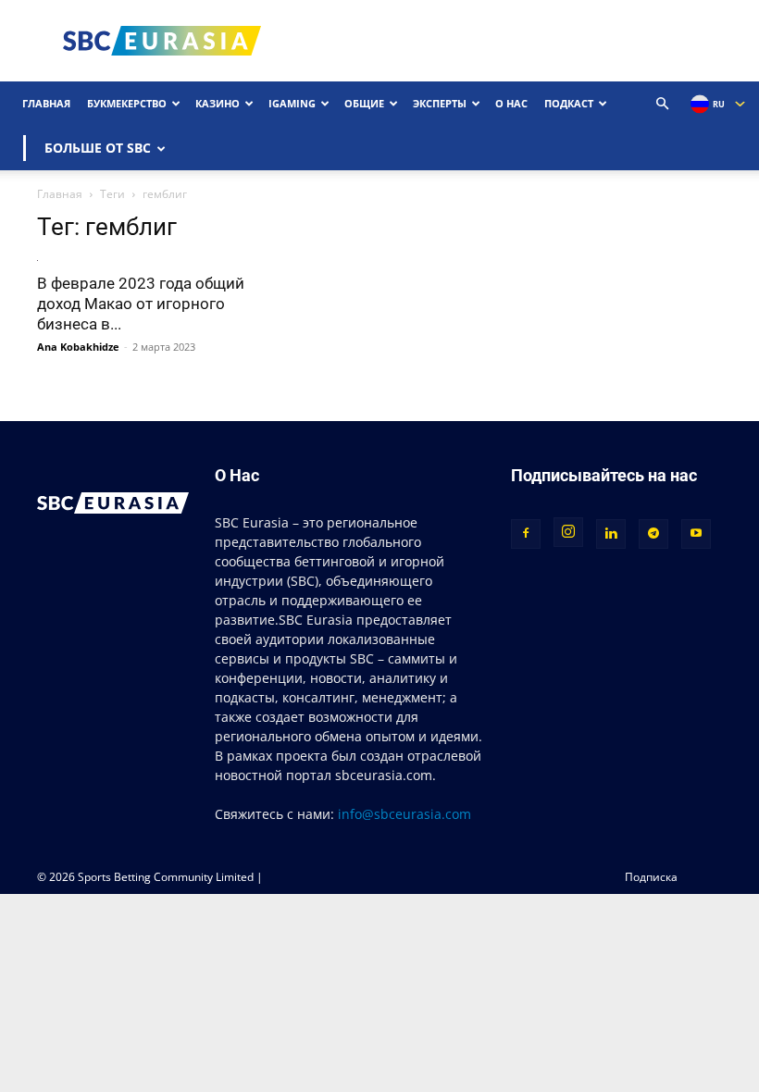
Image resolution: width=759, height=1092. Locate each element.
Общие (364, 103)
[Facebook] (526, 534)
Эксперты (440, 103)
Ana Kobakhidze (78, 347)
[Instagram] (568, 532)
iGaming (292, 103)
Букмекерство (127, 103)
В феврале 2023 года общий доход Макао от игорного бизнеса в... (140, 303)
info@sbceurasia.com (404, 814)
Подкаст (568, 103)
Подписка (651, 877)
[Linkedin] (611, 534)
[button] (663, 104)
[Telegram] (653, 534)
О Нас (511, 103)
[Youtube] (696, 534)
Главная (46, 103)
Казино (217, 103)
